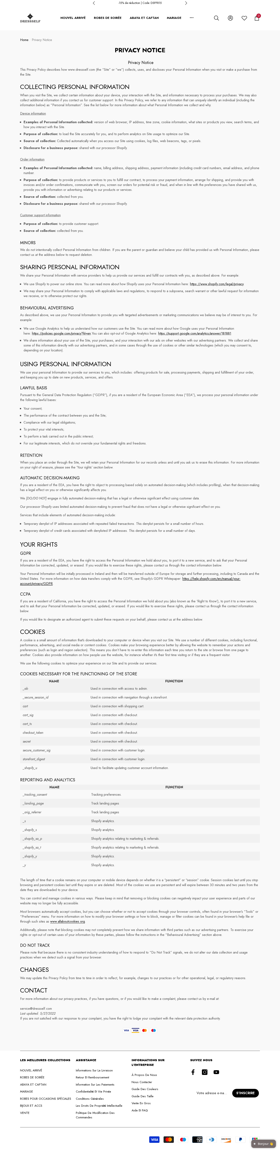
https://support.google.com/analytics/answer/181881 (194, 333)
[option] (140, 3)
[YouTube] (216, 1072)
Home (24, 40)
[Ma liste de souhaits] (244, 18)
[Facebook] (193, 1072)
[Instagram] (205, 1072)
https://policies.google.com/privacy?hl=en (61, 333)
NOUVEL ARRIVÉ (73, 18)
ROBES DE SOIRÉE (108, 18)
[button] (216, 18)
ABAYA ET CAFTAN (144, 18)
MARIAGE (174, 18)
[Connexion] (230, 18)
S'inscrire (245, 1093)
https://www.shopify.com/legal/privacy (217, 284)
